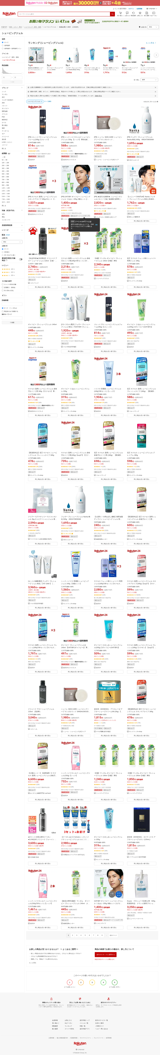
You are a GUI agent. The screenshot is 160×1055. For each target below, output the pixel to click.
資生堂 (4, 139)
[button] (151, 9)
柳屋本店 (4, 120)
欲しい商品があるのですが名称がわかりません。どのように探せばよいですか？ (56, 953)
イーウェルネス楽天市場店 (137, 857)
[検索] (112, 14)
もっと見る (32, 963)
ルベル (4, 122)
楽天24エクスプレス (69, 159)
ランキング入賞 (134, 154)
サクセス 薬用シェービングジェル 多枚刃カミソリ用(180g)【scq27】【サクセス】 (75, 455)
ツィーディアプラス (102, 278)
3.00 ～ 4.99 (6, 193)
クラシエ (4, 114)
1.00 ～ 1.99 (6, 188)
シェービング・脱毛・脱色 (32, 27)
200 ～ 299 (5, 165)
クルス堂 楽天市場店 (69, 347)
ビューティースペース (136, 918)
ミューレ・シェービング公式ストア (107, 159)
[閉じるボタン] (155, 87)
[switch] (20, 259)
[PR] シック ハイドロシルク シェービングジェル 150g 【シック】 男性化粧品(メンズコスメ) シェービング (75, 139)
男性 (3, 217)
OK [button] (96, 225)
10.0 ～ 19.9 (6, 202)
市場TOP (4, 27)
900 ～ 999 (5, 185)
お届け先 (4, 238)
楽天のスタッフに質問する (106, 954)
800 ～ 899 (5, 182)
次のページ (113, 935)
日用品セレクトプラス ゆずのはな (74, 854)
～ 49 (3, 157)
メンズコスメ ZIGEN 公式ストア (106, 217)
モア (3, 134)
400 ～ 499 (5, 171)
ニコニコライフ (68, 219)
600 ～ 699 (5, 177)
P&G (3, 117)
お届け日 (4, 246)
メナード (4, 145)
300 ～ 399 (5, 168)
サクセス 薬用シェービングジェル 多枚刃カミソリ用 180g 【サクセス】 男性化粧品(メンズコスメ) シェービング (42, 391)
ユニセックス (6, 220)
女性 (3, 214)
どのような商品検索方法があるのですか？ (44, 956)
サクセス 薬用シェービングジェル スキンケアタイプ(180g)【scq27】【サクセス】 (141, 583)
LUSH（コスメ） (7, 142)
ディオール (5, 131)
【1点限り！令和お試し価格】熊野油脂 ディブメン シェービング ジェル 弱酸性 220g (108, 519)
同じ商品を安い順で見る (141, 221)
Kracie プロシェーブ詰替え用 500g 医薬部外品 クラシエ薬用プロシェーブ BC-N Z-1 (142, 903)
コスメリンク (34, 283)
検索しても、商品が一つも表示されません (44, 959)
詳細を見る (98, 96)
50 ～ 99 (4, 160)
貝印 (3, 103)
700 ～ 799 (5, 179)
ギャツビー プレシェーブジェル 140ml (42, 324)
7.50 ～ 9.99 (6, 199)
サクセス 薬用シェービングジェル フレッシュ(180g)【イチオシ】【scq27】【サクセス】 (141, 647)
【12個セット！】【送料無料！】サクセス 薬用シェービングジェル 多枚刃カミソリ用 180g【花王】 (42, 775)
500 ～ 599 (5, 174)
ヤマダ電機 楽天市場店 (103, 731)
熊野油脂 (4, 111)
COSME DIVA (34, 857)
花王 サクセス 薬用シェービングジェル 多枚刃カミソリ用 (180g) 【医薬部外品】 (108, 455)
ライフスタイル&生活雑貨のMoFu (41, 539)
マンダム (4, 94)
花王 (3, 97)
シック (4, 91)
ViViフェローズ (134, 160)
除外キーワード (7, 314)
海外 (8, 235)
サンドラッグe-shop (135, 281)
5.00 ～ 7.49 (6, 196)
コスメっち (33, 729)
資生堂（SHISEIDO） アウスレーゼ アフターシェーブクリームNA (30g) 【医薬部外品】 (108, 711)
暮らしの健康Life (134, 217)
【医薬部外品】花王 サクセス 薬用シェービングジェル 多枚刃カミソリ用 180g (141, 519)
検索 (12, 82)
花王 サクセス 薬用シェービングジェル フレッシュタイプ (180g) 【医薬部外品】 (141, 391)
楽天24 (32, 159)
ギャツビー (5, 108)
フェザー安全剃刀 (7, 100)
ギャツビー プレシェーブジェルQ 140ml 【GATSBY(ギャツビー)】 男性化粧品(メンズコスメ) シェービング (75, 647)
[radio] (2, 42)
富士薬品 (4, 125)
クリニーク (5, 136)
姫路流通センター (101, 539)
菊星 (3, 128)
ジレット (4, 105)
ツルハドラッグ (134, 411)
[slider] (2, 73)
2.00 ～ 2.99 (6, 191)
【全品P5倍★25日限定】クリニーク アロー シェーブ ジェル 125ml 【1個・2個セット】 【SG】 (42, 260)
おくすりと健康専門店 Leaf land (40, 793)
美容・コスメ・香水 (15, 27)
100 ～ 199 (5, 163)
